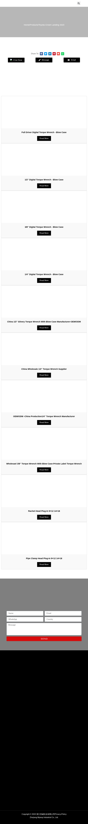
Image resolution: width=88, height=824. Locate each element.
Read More (44, 138)
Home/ (27, 25)
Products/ (34, 25)
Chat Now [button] (17, 60)
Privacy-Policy (60, 814)
